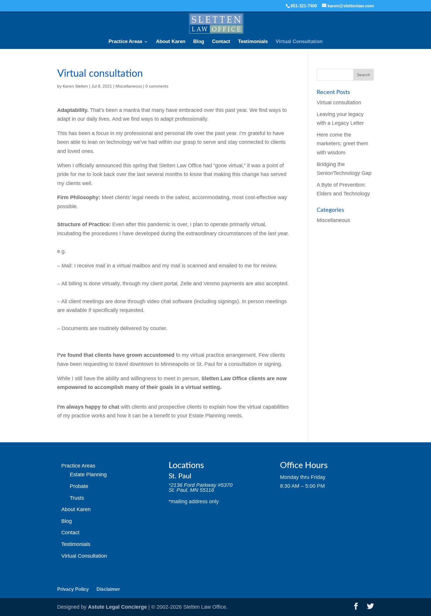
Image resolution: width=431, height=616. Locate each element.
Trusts (77, 498)
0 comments (156, 86)
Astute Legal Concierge (117, 607)
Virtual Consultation (299, 42)
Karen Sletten (75, 86)
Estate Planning (88, 474)
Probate (79, 486)
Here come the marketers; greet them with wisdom (342, 144)
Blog (198, 42)
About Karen (170, 42)
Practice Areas (125, 42)
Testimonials (253, 42)
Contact (221, 42)
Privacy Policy (73, 589)
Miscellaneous (129, 86)
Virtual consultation (339, 102)
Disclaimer (108, 589)
